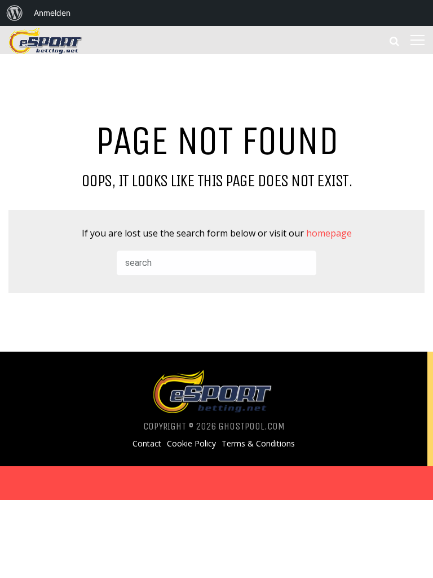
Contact (146, 444)
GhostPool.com (251, 426)
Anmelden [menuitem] (52, 12)
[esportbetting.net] (45, 51)
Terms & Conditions (258, 444)
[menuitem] (14, 13)
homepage (329, 233)
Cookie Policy (191, 444)
